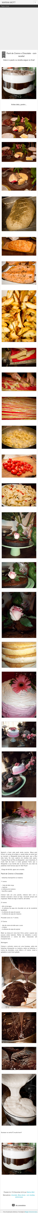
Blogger (27, 1212)
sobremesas (19, 1197)
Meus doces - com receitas (26, 1195)
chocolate (14, 1195)
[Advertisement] (19, 29)
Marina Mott (30, 1192)
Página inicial (5, 6)
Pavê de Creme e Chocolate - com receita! (21, 54)
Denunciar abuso (33, 1212)
